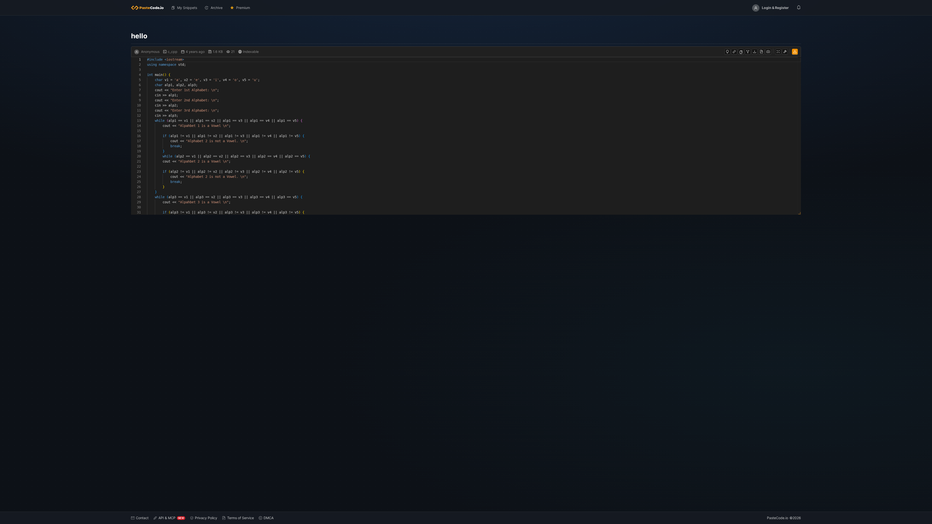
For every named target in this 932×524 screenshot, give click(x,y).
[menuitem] (149, 8)
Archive (217, 8)
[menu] (466, 8)
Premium (243, 8)
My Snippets (187, 8)
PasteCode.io (777, 518)
